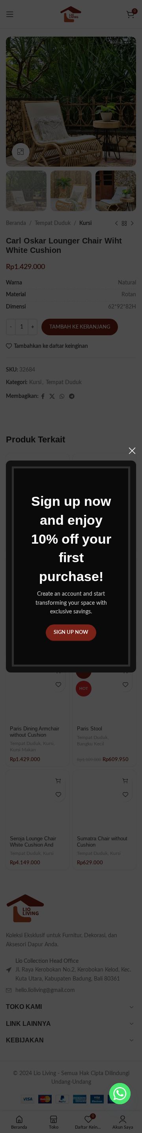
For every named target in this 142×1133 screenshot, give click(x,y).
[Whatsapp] (120, 1093)
